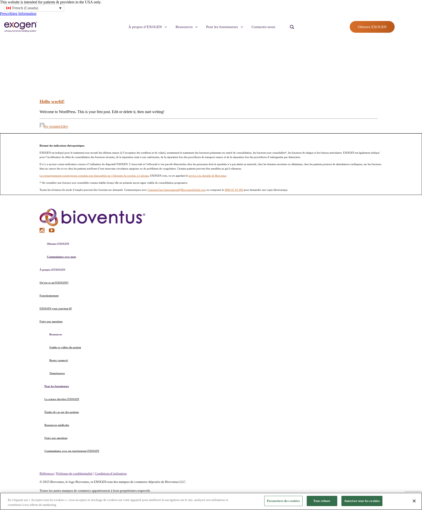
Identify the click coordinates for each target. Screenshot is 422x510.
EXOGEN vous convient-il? (56, 308)
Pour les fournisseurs (56, 386)
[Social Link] (42, 231)
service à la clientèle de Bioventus (207, 175)
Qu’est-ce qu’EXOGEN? (54, 282)
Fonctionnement (49, 295)
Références (47, 473)
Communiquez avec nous (61, 256)
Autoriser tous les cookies (362, 501)
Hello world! (52, 101)
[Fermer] (414, 501)
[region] (211, 501)
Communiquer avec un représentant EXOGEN (71, 450)
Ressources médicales (56, 425)
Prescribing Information (18, 13)
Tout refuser (322, 501)
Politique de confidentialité (74, 473)
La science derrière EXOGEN (61, 399)
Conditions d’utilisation (111, 473)
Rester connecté (58, 360)
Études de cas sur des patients (61, 412)
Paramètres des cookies (283, 501)
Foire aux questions (51, 321)
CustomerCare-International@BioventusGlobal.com (177, 189)
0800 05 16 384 (234, 189)
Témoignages (57, 373)
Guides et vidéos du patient (65, 347)
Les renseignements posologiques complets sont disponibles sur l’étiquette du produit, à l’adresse (94, 175)
